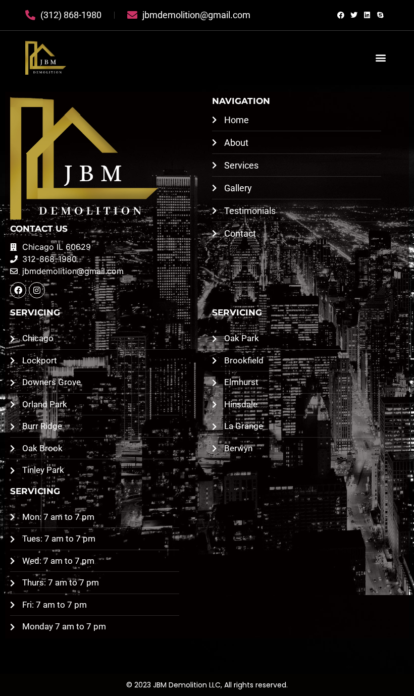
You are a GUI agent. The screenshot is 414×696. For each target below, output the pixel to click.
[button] (380, 57)
